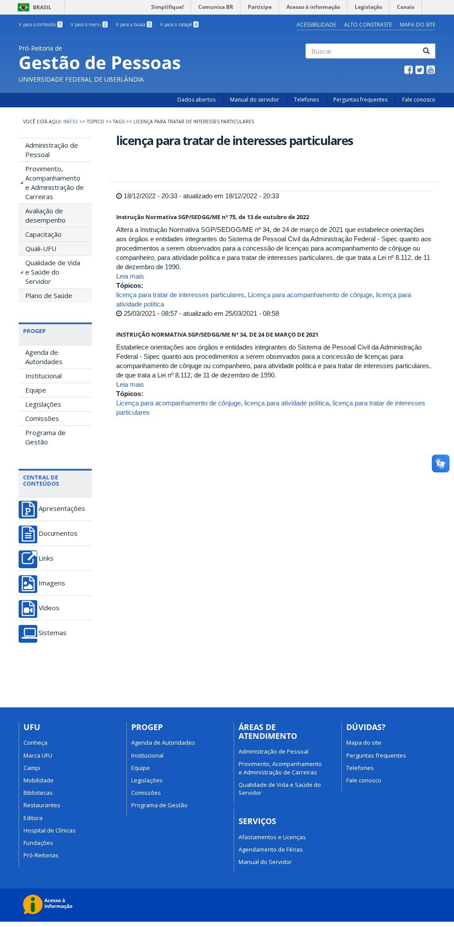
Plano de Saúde (48, 295)
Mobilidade (38, 780)
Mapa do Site (417, 24)
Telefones (306, 99)
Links (46, 558)
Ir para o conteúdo (40, 24)
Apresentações (62, 508)
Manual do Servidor (265, 862)
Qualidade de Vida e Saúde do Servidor (52, 272)
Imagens (52, 583)
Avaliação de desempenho (45, 215)
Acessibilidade (316, 24)
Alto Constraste (368, 24)
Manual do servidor (254, 99)
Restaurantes (41, 805)
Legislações (43, 404)
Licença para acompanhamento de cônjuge (310, 295)
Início (70, 121)
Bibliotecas (38, 793)
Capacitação (43, 234)
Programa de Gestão (45, 437)
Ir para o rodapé (178, 24)
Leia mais (130, 276)
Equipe (35, 389)
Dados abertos (196, 99)
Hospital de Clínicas (49, 830)
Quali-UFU (40, 248)
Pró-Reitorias (41, 855)
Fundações (38, 843)
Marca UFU (37, 755)
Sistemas (53, 632)
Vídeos (49, 608)
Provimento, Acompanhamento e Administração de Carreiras (54, 182)
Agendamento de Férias (271, 849)
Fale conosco (418, 99)
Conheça (35, 742)
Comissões (42, 418)
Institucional (43, 375)
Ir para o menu (88, 24)
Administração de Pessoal (51, 150)
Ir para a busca (133, 24)
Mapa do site (363, 742)
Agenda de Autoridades (44, 357)
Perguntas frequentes (360, 99)
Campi (31, 768)
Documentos (58, 533)
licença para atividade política (286, 403)
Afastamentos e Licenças (272, 837)
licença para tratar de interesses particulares (180, 295)
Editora (33, 818)
